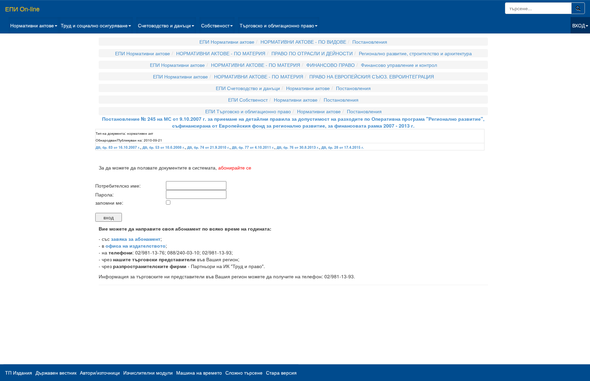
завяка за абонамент (135, 238)
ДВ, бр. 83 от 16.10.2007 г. (118, 147)
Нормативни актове (32, 25)
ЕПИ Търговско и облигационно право (248, 111)
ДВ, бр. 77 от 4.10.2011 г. (253, 147)
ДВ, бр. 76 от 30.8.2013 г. (298, 147)
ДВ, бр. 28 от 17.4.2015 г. (342, 147)
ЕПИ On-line (22, 8)
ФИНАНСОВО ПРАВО (330, 64)
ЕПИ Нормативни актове (226, 41)
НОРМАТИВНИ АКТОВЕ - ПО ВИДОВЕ (303, 41)
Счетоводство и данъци (164, 25)
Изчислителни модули (148, 372)
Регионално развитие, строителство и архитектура (415, 53)
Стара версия (281, 372)
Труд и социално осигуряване (94, 25)
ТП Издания (18, 372)
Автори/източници (100, 372)
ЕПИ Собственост (248, 99)
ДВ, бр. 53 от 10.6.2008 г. (163, 147)
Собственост (215, 25)
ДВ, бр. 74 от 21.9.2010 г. (208, 147)
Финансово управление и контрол (399, 64)
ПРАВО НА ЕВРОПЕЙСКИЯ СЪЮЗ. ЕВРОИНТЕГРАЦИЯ (371, 76)
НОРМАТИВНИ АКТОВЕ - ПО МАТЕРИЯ (220, 53)
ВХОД (578, 25)
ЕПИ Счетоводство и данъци (248, 88)
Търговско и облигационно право (277, 25)
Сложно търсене (244, 372)
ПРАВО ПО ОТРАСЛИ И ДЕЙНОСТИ (312, 53)
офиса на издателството (136, 245)
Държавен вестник (56, 372)
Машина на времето (199, 372)
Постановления (369, 41)
